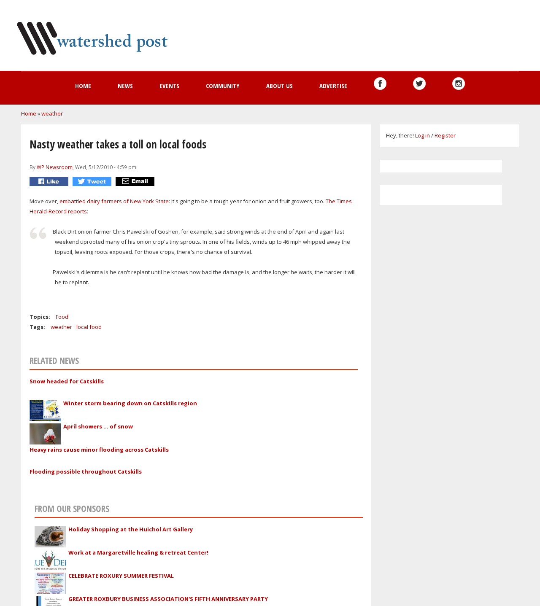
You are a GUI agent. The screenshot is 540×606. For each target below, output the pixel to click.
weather (52, 113)
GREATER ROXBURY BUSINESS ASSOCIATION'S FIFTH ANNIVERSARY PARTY (168, 599)
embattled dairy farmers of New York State (114, 201)
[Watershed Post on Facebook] (380, 83)
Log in (422, 135)
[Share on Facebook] (50, 181)
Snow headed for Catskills (67, 381)
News (125, 85)
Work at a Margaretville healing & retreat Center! (138, 552)
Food (62, 317)
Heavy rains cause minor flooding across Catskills (99, 449)
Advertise (333, 85)
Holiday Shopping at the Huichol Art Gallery (130, 529)
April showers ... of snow (98, 426)
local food (89, 327)
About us (279, 85)
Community (223, 85)
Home (83, 85)
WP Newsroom (55, 167)
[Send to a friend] (136, 181)
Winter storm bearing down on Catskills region (130, 403)
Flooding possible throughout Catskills (86, 471)
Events (169, 85)
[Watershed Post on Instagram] (459, 83)
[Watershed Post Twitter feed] (419, 83)
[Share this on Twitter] (93, 181)
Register (445, 135)
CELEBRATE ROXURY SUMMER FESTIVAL (121, 575)
